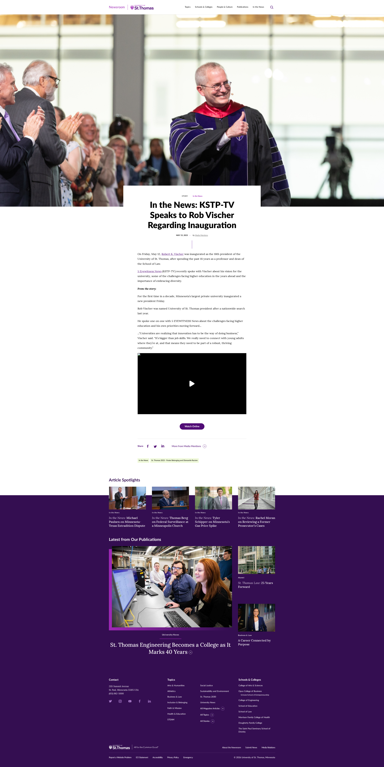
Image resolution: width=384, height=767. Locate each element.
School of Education (247, 706)
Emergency (188, 757)
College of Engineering (248, 700)
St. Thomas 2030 (208, 697)
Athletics (171, 691)
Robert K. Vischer (173, 254)
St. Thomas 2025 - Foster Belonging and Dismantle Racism (174, 460)
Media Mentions (201, 235)
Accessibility (158, 757)
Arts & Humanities (175, 686)
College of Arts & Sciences (250, 686)
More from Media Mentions (186, 446)
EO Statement (142, 757)
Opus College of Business (253, 693)
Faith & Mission (174, 708)
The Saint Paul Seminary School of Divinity (254, 730)
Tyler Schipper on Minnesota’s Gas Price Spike (212, 522)
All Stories (205, 721)
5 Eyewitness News (150, 271)
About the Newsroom (231, 748)
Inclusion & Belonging (177, 703)
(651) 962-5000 (116, 693)
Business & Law (174, 697)
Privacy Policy (173, 757)
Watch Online (192, 426)
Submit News (251, 748)
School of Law (245, 712)
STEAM (170, 720)
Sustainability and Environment (214, 691)
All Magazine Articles (210, 709)
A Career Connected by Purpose (254, 642)
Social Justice (206, 686)
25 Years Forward (255, 585)
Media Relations (268, 748)
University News (207, 703)
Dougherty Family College (250, 723)
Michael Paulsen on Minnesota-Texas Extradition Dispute (127, 522)
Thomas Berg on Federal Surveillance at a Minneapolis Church (170, 522)
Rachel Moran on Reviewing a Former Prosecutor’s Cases (256, 522)
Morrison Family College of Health (254, 717)
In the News (258, 7)
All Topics (204, 715)
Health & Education (176, 714)
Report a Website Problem (120, 757)
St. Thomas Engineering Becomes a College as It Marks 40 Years (170, 648)
